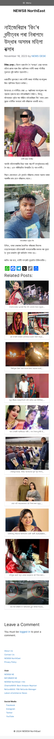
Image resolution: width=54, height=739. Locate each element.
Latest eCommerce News (15, 693)
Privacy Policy (10, 662)
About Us (8, 651)
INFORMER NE (10, 678)
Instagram (10, 709)
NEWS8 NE (9, 674)
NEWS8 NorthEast (29, 11)
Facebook (10, 705)
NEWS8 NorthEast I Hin (14, 682)
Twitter (9, 712)
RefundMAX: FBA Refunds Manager (20, 689)
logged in (25, 631)
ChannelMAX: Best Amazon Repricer (20, 685)
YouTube (10, 716)
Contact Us (9, 654)
